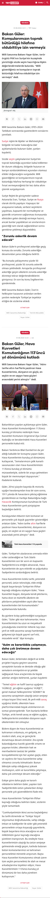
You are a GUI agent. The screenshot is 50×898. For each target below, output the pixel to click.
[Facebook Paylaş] (13, 119)
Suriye (5, 141)
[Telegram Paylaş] (31, 119)
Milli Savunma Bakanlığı (16, 313)
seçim (12, 159)
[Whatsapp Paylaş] (37, 119)
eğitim (13, 684)
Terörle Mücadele (37, 313)
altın (33, 523)
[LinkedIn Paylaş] (25, 119)
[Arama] (47, 2)
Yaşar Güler (25, 317)
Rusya (40, 199)
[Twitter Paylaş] (19, 119)
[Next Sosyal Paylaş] (7, 119)
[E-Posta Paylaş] (43, 119)
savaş (44, 699)
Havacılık (6, 501)
